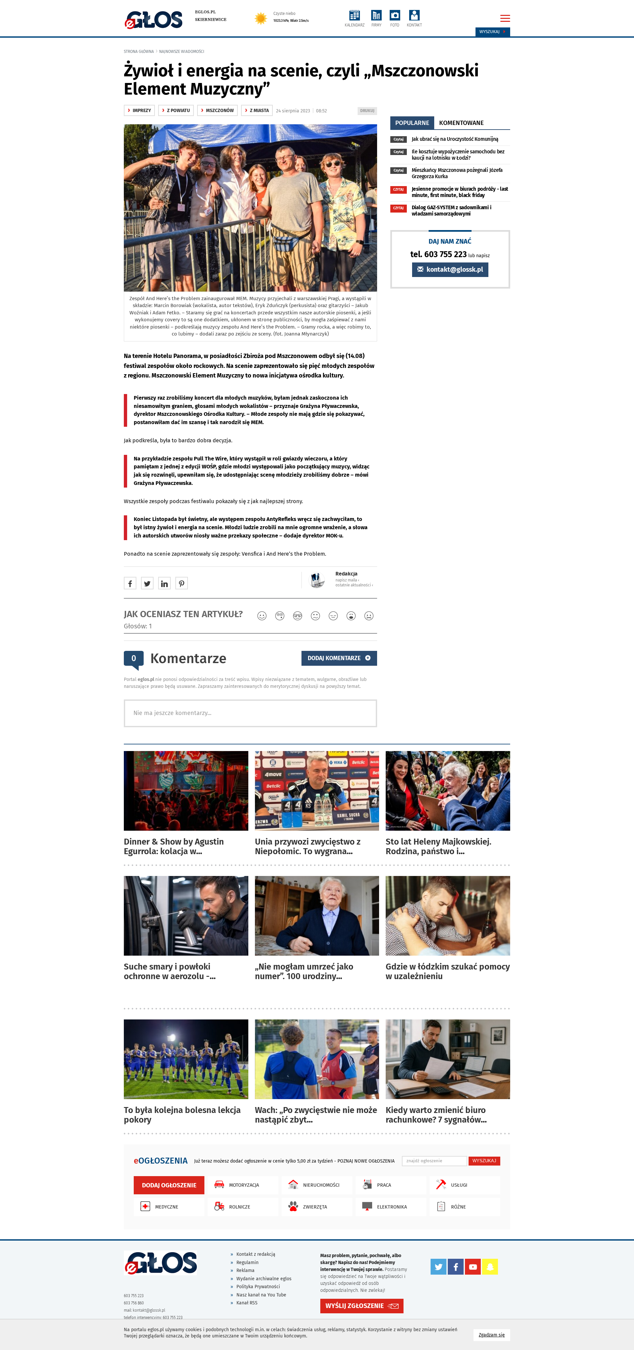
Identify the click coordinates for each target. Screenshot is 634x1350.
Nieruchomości (321, 1185)
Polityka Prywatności (258, 1287)
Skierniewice (211, 19)
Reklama (245, 1270)
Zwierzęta (315, 1207)
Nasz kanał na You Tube (261, 1295)
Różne (458, 1207)
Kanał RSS (247, 1303)
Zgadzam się (494, 1335)
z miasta (257, 110)
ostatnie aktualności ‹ (354, 585)
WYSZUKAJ (484, 1160)
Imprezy (139, 110)
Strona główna (139, 51)
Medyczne (166, 1207)
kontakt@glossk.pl (454, 269)
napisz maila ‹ (347, 580)
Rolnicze (239, 1207)
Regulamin (247, 1262)
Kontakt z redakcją (255, 1254)
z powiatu (176, 110)
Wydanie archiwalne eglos (264, 1279)
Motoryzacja (244, 1185)
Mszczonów (217, 110)
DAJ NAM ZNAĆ (450, 241)
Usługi (459, 1185)
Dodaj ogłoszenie (169, 1185)
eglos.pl (205, 12)
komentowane (461, 123)
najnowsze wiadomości (181, 51)
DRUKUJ (368, 111)
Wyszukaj (490, 31)
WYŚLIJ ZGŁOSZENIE (355, 1306)
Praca (384, 1185)
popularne (412, 123)
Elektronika (392, 1207)
